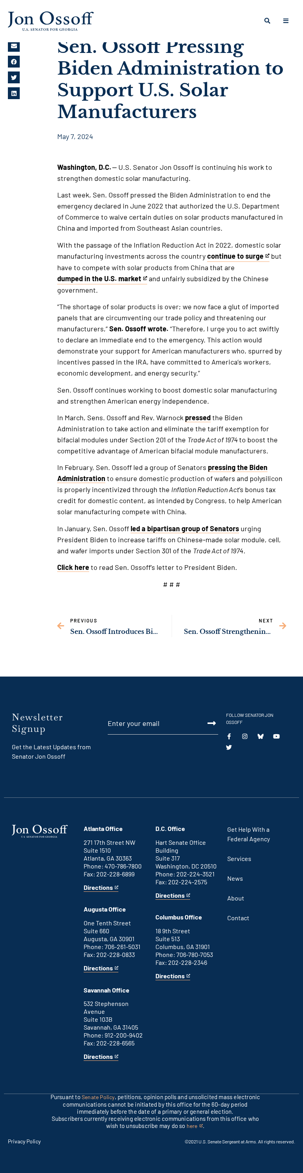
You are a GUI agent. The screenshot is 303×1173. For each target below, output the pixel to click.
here (195, 1126)
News (235, 878)
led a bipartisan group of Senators (185, 528)
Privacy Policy (24, 1141)
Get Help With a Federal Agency (248, 833)
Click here (73, 567)
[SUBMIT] (207, 723)
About (235, 898)
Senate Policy (98, 1097)
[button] (14, 46)
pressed (198, 417)
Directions (98, 888)
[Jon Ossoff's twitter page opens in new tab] (229, 747)
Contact (238, 917)
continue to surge (235, 257)
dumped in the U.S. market (99, 279)
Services (239, 858)
